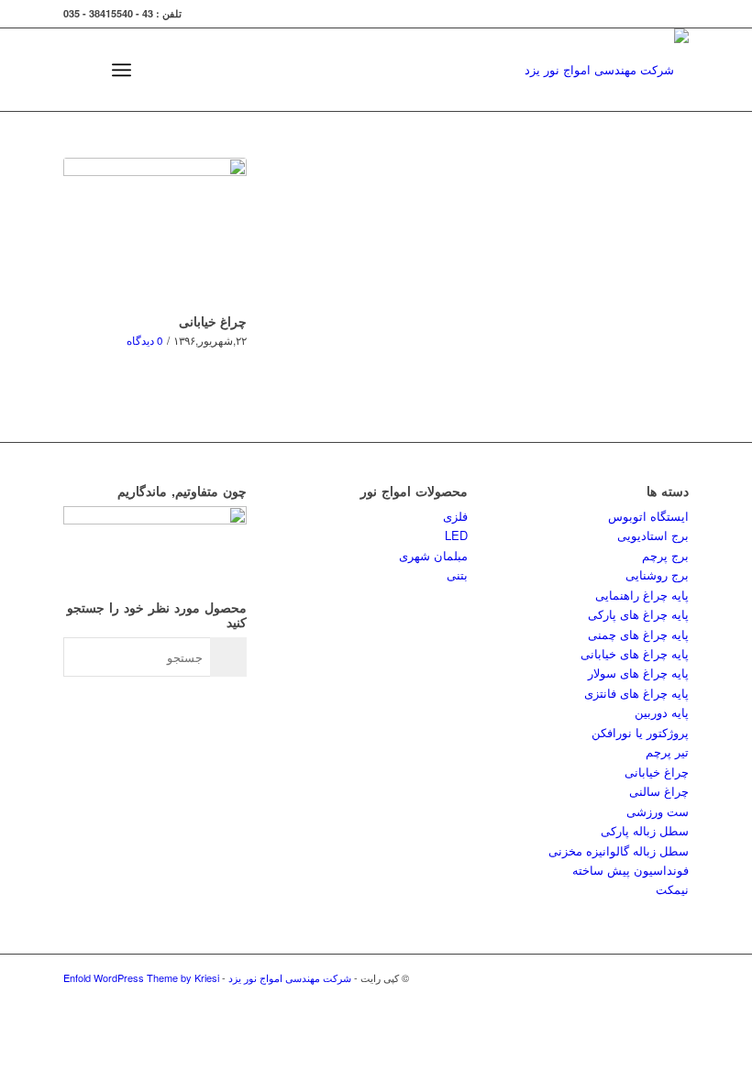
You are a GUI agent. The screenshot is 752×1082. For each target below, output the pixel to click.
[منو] (121, 69)
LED (456, 535)
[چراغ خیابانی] (155, 232)
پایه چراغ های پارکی (638, 614)
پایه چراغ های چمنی (638, 634)
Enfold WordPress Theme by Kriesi (141, 977)
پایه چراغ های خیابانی (635, 653)
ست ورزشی (657, 811)
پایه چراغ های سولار (638, 672)
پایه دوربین (662, 712)
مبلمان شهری (433, 555)
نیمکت (672, 889)
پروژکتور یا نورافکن (640, 732)
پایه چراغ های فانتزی (636, 692)
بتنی (457, 574)
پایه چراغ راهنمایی (642, 594)
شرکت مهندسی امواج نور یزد (289, 977)
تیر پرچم (667, 751)
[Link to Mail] (675, 977)
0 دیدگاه (145, 340)
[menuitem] (81, 69)
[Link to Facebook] (647, 977)
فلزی (455, 515)
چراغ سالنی (659, 791)
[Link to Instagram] (620, 977)
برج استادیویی (653, 535)
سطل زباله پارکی (645, 830)
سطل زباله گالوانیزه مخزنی (618, 850)
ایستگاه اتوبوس (648, 515)
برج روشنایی (657, 574)
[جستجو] (81, 69)
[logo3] (607, 69)
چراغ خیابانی (213, 321)
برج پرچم (665, 555)
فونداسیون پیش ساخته (630, 869)
